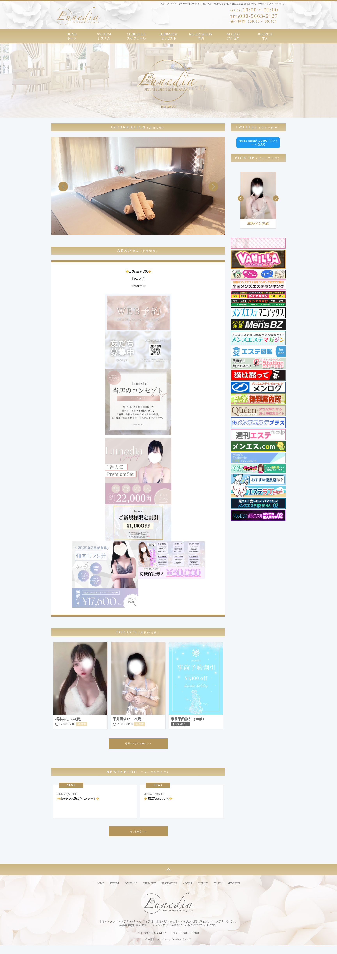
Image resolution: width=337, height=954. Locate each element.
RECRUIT (265, 36)
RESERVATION (200, 36)
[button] (213, 186)
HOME (72, 36)
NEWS (71, 785)
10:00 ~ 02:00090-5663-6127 (254, 15)
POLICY (218, 883)
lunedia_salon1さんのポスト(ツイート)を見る (258, 142)
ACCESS (233, 36)
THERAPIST (168, 36)
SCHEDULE (136, 36)
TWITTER (235, 883)
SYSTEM (104, 36)
